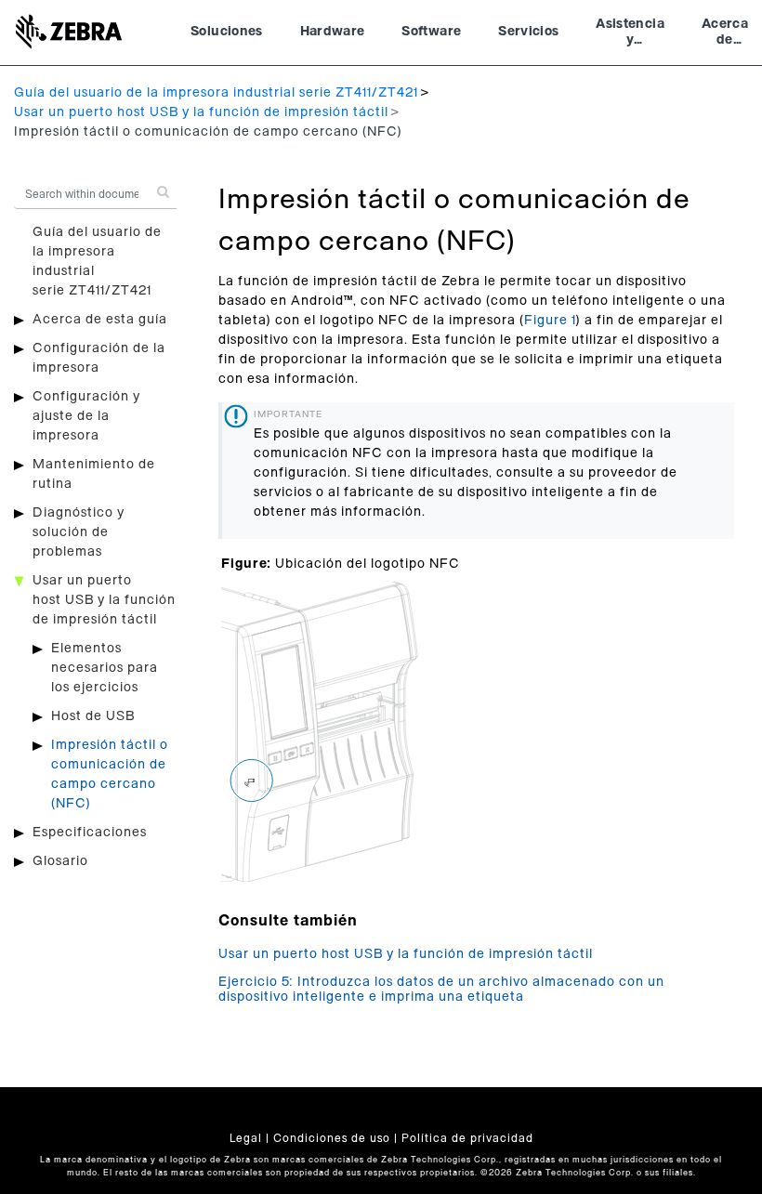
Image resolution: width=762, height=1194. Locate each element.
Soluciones (226, 31)
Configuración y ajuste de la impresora (86, 416)
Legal (246, 1138)
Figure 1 (549, 320)
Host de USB (93, 716)
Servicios (528, 31)
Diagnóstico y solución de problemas (79, 532)
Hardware (332, 31)
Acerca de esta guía (100, 319)
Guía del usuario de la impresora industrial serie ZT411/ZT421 (216, 92)
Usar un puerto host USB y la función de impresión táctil (201, 112)
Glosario (60, 861)
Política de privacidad (467, 1138)
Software (431, 31)
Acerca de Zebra (725, 34)
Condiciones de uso (331, 1138)
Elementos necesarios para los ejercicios (104, 668)
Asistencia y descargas (630, 34)
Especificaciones (90, 832)
